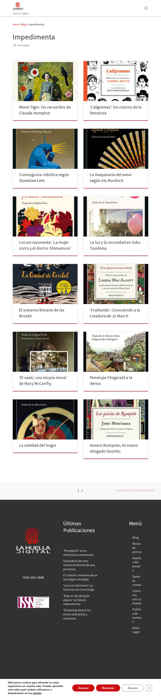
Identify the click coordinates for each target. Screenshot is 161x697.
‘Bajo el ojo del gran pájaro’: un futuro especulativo (76, 600)
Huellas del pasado (136, 564)
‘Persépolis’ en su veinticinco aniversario (78, 553)
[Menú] (146, 8)
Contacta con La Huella (136, 597)
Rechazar (108, 688)
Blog (24, 24)
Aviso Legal (136, 630)
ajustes (37, 693)
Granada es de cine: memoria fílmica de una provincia (79, 565)
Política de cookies (136, 615)
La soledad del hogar (37, 445)
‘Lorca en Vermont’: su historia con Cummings (78, 587)
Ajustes (133, 688)
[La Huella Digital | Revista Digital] (18, 5)
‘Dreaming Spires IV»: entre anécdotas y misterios (77, 614)
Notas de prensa (137, 548)
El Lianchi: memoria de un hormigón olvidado (80, 577)
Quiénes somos (136, 581)
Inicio (16, 24)
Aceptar (83, 688)
